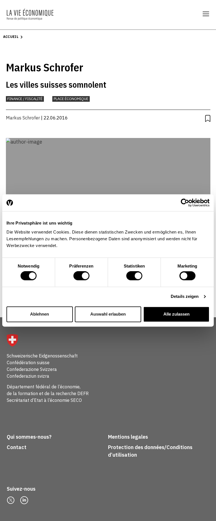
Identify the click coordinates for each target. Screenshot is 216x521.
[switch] (81, 275)
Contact (16, 447)
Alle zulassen (176, 314)
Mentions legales (128, 437)
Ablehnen (39, 314)
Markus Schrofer (23, 118)
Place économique (71, 98)
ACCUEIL (11, 37)
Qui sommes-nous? (29, 437)
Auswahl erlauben (108, 314)
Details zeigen (185, 296)
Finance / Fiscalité (24, 98)
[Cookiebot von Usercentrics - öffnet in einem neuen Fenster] (185, 202)
